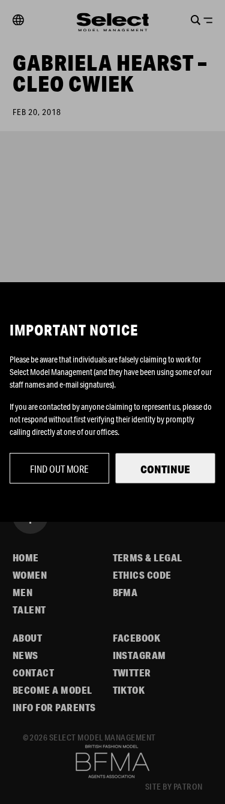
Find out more (59, 469)
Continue (165, 469)
